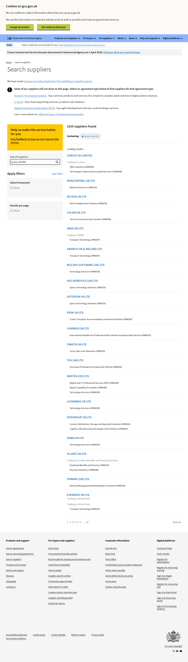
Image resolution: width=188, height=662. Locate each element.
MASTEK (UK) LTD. (78, 376)
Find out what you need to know (121, 52)
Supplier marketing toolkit (60, 597)
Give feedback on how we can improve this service (82, 45)
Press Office (110, 559)
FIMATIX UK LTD (77, 344)
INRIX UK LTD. (75, 228)
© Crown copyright (173, 646)
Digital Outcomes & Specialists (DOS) (34, 108)
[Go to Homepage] (173, 637)
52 (87, 522)
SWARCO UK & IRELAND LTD (84, 249)
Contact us (11, 586)
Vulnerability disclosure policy (119, 575)
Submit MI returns (56, 603)
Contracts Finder (164, 548)
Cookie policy (39, 634)
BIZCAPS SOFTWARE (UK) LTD (85, 265)
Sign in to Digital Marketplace (164, 577)
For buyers (88, 38)
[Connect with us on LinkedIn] (177, 650)
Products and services (16, 564)
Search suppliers (19, 156)
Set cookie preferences (53, 27)
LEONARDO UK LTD (79, 401)
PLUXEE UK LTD (76, 453)
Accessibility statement (16, 634)
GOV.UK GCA (111, 548)
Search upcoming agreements (20, 553)
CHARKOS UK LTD (78, 328)
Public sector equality (115, 570)
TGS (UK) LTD (75, 360)
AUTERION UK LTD (78, 296)
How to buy (53, 548)
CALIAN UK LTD (76, 212)
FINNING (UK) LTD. (78, 479)
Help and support (149, 38)
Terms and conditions (16, 638)
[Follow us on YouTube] (181, 650)
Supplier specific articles (59, 575)
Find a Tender (163, 553)
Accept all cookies (19, 27)
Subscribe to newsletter (59, 564)
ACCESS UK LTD (76, 196)
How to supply (54, 570)
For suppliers (105, 38)
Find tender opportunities (60, 581)
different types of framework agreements (61, 114)
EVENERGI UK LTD (78, 495)
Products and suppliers (66, 38)
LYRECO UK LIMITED (79, 155)
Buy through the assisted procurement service (69, 559)
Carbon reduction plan (115, 586)
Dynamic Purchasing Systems (30, 95)
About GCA (110, 553)
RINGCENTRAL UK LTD (81, 180)
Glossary (10, 575)
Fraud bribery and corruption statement (123, 564)
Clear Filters (57, 173)
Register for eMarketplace (163, 560)
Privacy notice (97, 634)
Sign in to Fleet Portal (167, 592)
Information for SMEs (58, 586)
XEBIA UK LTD (75, 438)
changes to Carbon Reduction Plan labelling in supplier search (58, 81)
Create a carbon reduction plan (62, 592)
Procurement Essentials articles (62, 553)
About (120, 38)
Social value (110, 581)
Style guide (11, 581)
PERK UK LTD (75, 312)
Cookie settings (58, 634)
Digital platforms (171, 38)
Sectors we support (15, 570)
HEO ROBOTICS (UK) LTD (82, 280)
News (132, 38)
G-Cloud (18, 101)
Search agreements (15, 548)
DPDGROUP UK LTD (79, 417)
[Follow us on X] (173, 650)
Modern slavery (78, 634)
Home (8, 62)
